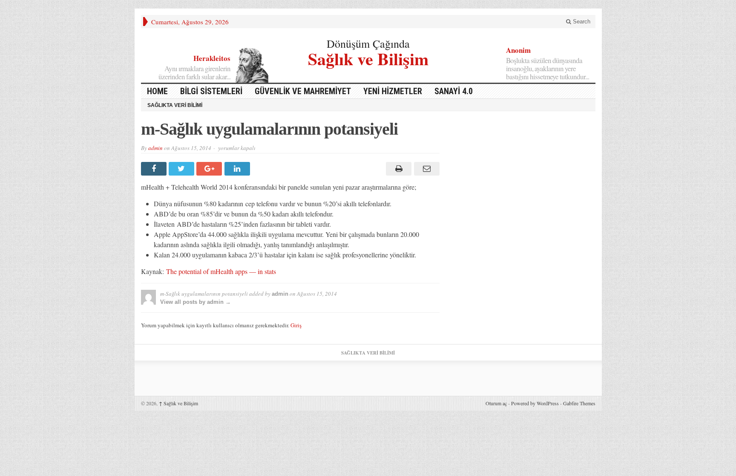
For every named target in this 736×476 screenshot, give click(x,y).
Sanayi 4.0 (453, 91)
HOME (157, 91)
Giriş (296, 325)
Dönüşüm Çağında (368, 43)
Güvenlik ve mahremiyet (303, 91)
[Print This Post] (397, 169)
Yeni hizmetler (392, 91)
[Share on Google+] (210, 169)
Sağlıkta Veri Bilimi (174, 105)
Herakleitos (211, 58)
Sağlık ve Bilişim (368, 57)
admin (155, 148)
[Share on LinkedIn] (238, 169)
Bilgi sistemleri (211, 91)
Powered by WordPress (535, 403)
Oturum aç (496, 403)
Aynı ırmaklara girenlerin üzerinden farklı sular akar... (194, 72)
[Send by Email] (425, 169)
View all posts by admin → (195, 302)
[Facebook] (155, 169)
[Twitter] (182, 169)
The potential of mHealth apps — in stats (221, 271)
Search (580, 21)
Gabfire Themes (579, 403)
